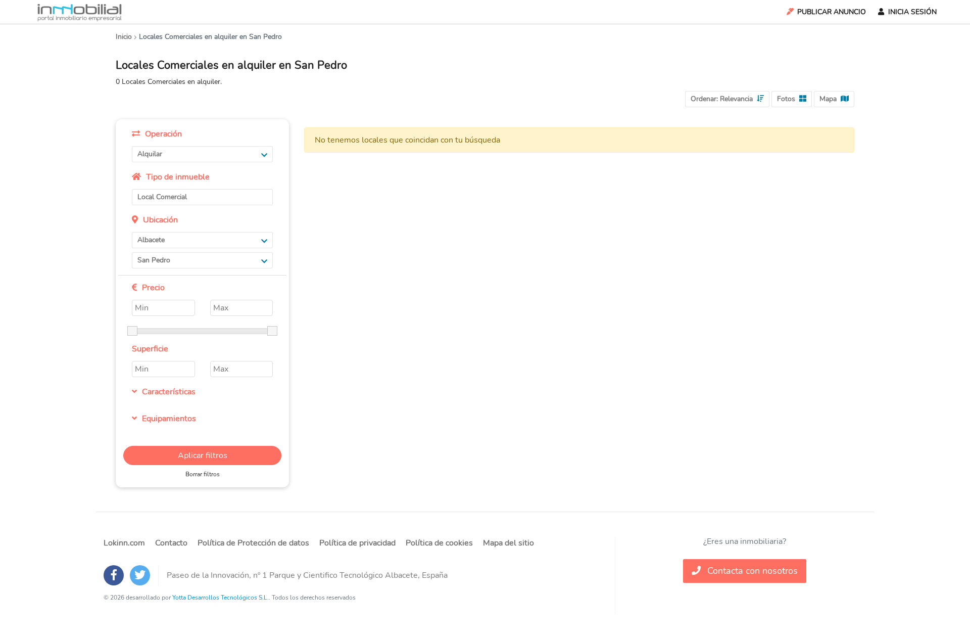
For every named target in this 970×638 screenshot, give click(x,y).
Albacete (151, 240)
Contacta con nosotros (751, 571)
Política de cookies (439, 543)
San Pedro (153, 260)
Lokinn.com (124, 543)
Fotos (786, 99)
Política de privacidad (357, 543)
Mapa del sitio (508, 543)
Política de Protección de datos (253, 543)
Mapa (828, 99)
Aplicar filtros (202, 455)
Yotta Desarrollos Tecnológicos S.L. (220, 598)
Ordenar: (722, 99)
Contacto (171, 543)
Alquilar (149, 154)
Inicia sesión (912, 12)
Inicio (124, 36)
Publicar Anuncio (831, 12)
